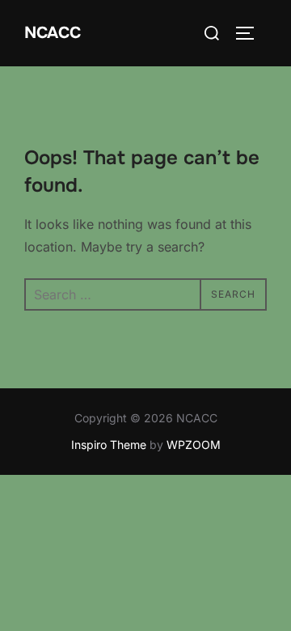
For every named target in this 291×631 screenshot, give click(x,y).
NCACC (52, 33)
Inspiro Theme (108, 444)
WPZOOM (194, 444)
